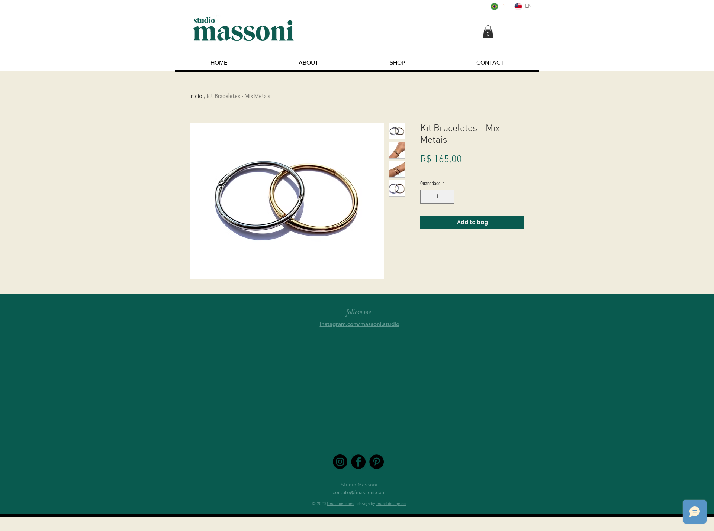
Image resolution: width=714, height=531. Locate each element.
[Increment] (448, 196)
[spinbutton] (437, 196)
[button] (488, 31)
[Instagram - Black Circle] (340, 461)
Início (196, 96)
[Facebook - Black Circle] (358, 461)
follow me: (359, 312)
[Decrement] (426, 196)
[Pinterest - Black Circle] (376, 461)
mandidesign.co (391, 503)
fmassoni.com (340, 503)
